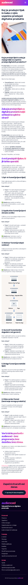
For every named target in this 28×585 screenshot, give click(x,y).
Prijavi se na (5, 465)
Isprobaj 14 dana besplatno (13, 492)
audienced (7, 2)
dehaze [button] (25, 2)
